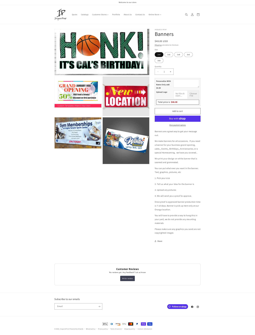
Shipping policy (129, 329)
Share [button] (159, 241)
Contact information (145, 329)
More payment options (177, 125)
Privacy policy (103, 329)
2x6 (168, 54)
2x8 (178, 54)
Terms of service (116, 329)
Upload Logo (161, 92)
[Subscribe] (99, 306)
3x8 (159, 60)
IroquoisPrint (64, 329)
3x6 (188, 54)
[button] (186, 15)
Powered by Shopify (76, 329)
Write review (127, 278)
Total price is (167, 102)
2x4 (159, 54)
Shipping (158, 45)
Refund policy (90, 329)
